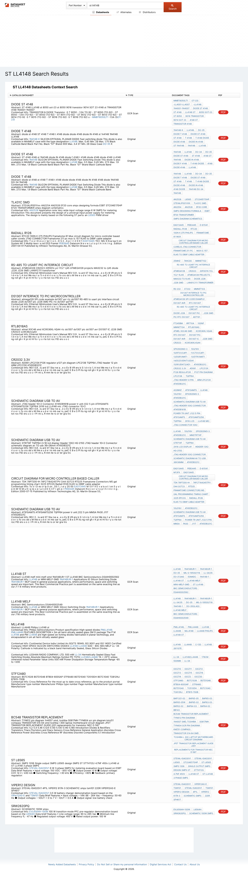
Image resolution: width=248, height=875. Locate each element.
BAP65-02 (194, 702)
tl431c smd (200, 203)
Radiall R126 (180, 229)
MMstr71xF (196, 435)
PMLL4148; (107, 629)
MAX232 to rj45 (182, 278)
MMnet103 (199, 289)
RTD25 (191, 486)
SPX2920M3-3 (180, 349)
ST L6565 (206, 762)
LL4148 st (190, 112)
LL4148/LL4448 (89, 657)
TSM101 (34, 795)
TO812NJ (178, 692)
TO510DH (192, 688)
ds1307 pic (194, 313)
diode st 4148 (200, 108)
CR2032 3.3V (180, 368)
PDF (223, 112)
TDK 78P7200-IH (182, 482)
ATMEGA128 (179, 271)
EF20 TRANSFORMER (184, 215)
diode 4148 (179, 141)
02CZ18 (177, 676)
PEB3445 (64, 243)
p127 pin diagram (203, 372)
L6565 (91, 215)
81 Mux (177, 236)
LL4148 (202, 145)
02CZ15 (188, 672)
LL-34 (78, 654)
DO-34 (198, 152)
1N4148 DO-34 (196, 189)
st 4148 (178, 181)
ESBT (207, 211)
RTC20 (194, 229)
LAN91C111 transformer (200, 282)
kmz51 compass (182, 729)
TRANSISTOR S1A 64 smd (186, 733)
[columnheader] (66, 95)
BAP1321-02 (179, 698)
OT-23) (195, 100)
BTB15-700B (192, 692)
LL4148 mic (203, 421)
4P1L (195, 792)
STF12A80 (178, 680)
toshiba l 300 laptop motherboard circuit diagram (193, 738)
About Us (195, 864)
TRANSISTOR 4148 (183, 124)
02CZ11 (188, 669)
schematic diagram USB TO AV (190, 401)
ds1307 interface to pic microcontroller (193, 294)
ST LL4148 (198, 584)
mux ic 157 (202, 250)
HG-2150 (178, 450)
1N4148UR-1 (66, 579)
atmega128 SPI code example (189, 299)
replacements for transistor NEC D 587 (193, 750)
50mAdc (192, 576)
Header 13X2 (201, 446)
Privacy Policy (86, 864)
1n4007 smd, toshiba (185, 721)
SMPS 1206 (179, 766)
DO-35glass (192, 606)
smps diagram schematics (188, 218)
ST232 (187, 289)
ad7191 (196, 317)
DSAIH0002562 (181, 592)
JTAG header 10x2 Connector (190, 405)
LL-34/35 (208, 573)
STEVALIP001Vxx (182, 203)
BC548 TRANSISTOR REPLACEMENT (191, 714)
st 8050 (178, 116)
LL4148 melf (193, 580)
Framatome (202, 232)
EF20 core (201, 207)
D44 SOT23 (179, 486)
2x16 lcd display (183, 446)
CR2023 (192, 271)
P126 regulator (182, 372)
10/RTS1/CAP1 (180, 353)
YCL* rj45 (179, 275)
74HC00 (188, 261)
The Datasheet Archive (15, 5)
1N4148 (191, 145)
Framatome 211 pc (183, 250)
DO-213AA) (179, 576)
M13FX (177, 472)
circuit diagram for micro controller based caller (193, 241)
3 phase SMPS (181, 778)
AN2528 (33, 210)
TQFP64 (190, 376)
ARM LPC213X (204, 380)
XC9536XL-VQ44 (204, 331)
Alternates (125, 12)
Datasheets (102, 12)
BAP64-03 (192, 706)
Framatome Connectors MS (189, 490)
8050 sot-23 (205, 112)
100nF (201, 323)
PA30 (185, 523)
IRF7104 (190, 323)
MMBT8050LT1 (100, 117)
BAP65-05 (194, 698)
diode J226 (200, 278)
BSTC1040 (205, 688)
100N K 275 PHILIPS (183, 232)
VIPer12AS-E (18, 795)
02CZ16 (199, 672)
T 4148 (188, 138)
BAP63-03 (207, 702)
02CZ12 (199, 669)
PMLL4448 (17, 632)
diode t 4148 (180, 134)
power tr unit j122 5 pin (187, 413)
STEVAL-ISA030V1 (39, 768)
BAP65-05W (179, 702)
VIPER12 (205, 792)
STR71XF (178, 443)
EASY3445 (89, 240)
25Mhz (177, 261)
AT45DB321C (200, 364)
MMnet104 (179, 327)
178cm (205, 657)
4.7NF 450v (179, 774)
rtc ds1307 (195, 303)
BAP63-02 (178, 706)
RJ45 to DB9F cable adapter (189, 254)
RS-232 (177, 289)
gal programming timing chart (191, 494)
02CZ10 (177, 669)
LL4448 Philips (205, 631)
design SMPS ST (182, 770)
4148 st (194, 120)
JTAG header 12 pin (184, 380)
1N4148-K (34, 139)
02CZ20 (198, 676)
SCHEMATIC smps (192, 795)
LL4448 (33, 634)
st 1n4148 (179, 145)
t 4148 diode (202, 138)
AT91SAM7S (191, 390)
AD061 (193, 368)
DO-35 (107, 143)
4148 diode (179, 189)
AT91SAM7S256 (196, 417)
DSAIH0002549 (181, 618)
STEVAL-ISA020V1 (39, 793)
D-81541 (204, 225)
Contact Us (180, 864)
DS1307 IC (194, 339)
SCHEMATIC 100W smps (201, 813)
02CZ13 (177, 672)
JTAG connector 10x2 (185, 425)
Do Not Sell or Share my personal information (122, 864)
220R (207, 795)
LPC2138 (178, 376)
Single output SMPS (199, 766)
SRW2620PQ (180, 813)
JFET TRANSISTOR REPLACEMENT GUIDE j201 (193, 744)
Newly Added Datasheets (62, 864)
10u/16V (195, 349)
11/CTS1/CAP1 (197, 353)
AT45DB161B (180, 409)
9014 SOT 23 (180, 120)
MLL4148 (189, 631)
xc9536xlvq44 (192, 342)
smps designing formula (187, 211)
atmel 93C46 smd (183, 331)
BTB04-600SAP (181, 684)
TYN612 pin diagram (184, 717)
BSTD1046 (205, 680)
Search (173, 8)
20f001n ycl (206, 271)
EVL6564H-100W (38, 811)
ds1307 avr (179, 303)
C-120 (198, 644)
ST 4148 (178, 112)
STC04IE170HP (202, 199)
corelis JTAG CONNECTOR (187, 247)
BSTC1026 (192, 680)
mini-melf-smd (181, 584)
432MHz (178, 390)
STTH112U (199, 770)
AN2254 (177, 207)
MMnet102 (200, 261)
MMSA (177, 523)
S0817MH (204, 721)
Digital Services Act (160, 864)
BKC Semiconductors (185, 588)
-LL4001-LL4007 (182, 104)
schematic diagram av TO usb (190, 458)
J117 (194, 523)
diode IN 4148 (196, 141)
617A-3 (177, 795)
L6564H (30, 814)
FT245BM (178, 323)
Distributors (149, 12)
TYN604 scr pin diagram (187, 725)
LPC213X (204, 368)
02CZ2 (188, 676)
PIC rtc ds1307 (181, 317)
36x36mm (178, 462)
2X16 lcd (189, 421)
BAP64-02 (205, 706)
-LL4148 (197, 104)
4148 (210, 163)
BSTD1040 (179, 688)
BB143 (177, 710)
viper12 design (181, 792)
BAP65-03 (207, 698)
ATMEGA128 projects (198, 275)
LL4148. (73, 141)
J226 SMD (178, 282)
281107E (178, 648)
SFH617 (177, 799)
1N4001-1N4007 (181, 108)
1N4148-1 (204, 576)
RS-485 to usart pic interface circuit (193, 265)
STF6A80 (196, 684)
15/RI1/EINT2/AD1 (182, 364)
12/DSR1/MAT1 (180, 356)
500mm (177, 661)
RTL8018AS (193, 327)
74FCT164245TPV (202, 482)
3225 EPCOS (180, 498)
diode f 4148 (180, 163)
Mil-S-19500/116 (192, 573)
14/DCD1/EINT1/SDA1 (184, 360)
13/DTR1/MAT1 (198, 356)
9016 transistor (194, 116)
